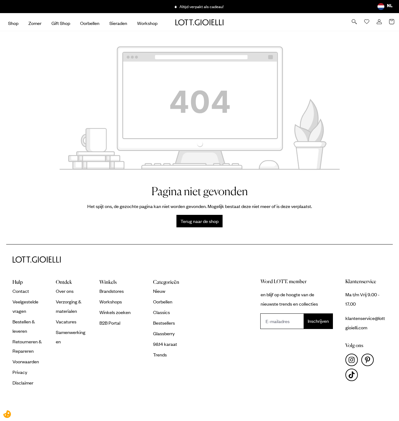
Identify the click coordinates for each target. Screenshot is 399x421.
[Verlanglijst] (367, 22)
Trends (160, 354)
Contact (20, 291)
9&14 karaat (165, 344)
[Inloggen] (379, 22)
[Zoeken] (354, 22)
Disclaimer (22, 383)
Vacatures (66, 321)
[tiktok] (352, 376)
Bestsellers (164, 323)
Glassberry (164, 333)
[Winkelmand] (392, 22)
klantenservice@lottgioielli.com (365, 323)
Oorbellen (162, 301)
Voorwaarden (25, 361)
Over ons (65, 291)
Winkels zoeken (115, 312)
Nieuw (159, 291)
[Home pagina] (199, 22)
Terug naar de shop (199, 221)
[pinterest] (368, 361)
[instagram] (353, 361)
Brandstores (111, 291)
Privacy (19, 372)
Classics (161, 312)
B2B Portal (109, 323)
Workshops (110, 301)
